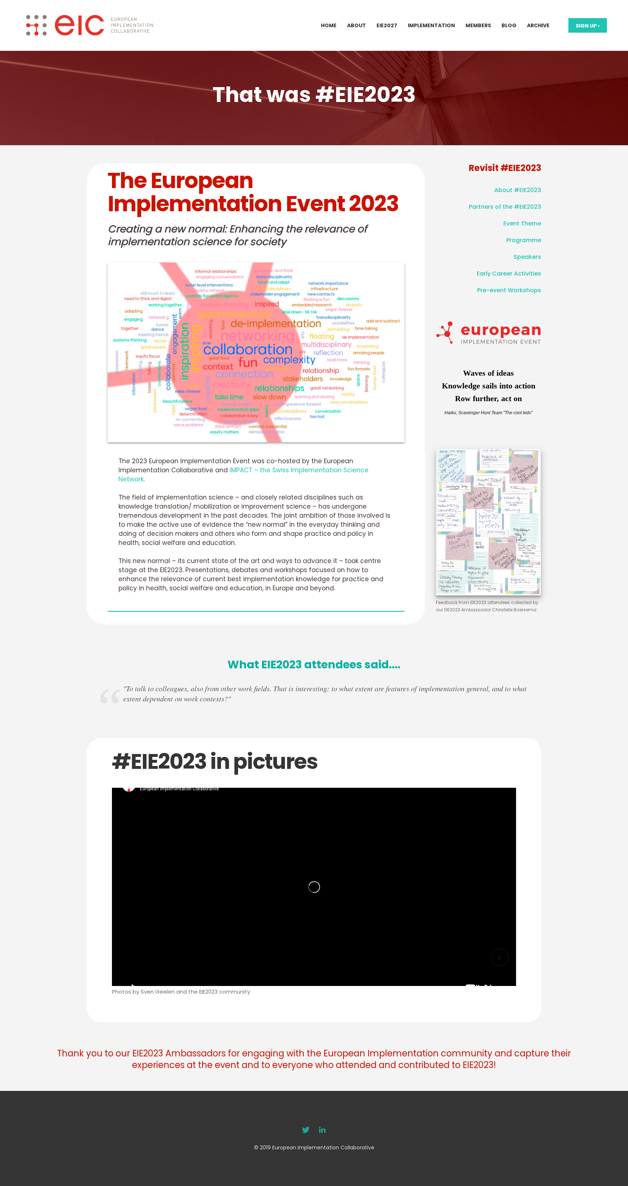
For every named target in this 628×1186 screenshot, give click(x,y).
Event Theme (522, 223)
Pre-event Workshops (509, 290)
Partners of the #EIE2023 (505, 207)
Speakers (527, 257)
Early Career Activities (509, 273)
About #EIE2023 (517, 190)
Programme (523, 240)
